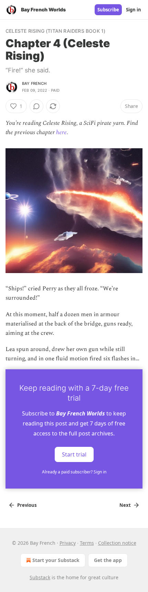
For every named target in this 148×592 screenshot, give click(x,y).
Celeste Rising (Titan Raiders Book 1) (55, 31)
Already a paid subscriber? (74, 472)
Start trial (74, 454)
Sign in (133, 10)
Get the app (108, 560)
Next (125, 505)
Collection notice (117, 543)
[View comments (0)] (36, 106)
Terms (87, 543)
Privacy (68, 543)
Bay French (34, 83)
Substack (40, 577)
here (61, 132)
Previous (26, 505)
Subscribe (108, 10)
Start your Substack (56, 560)
